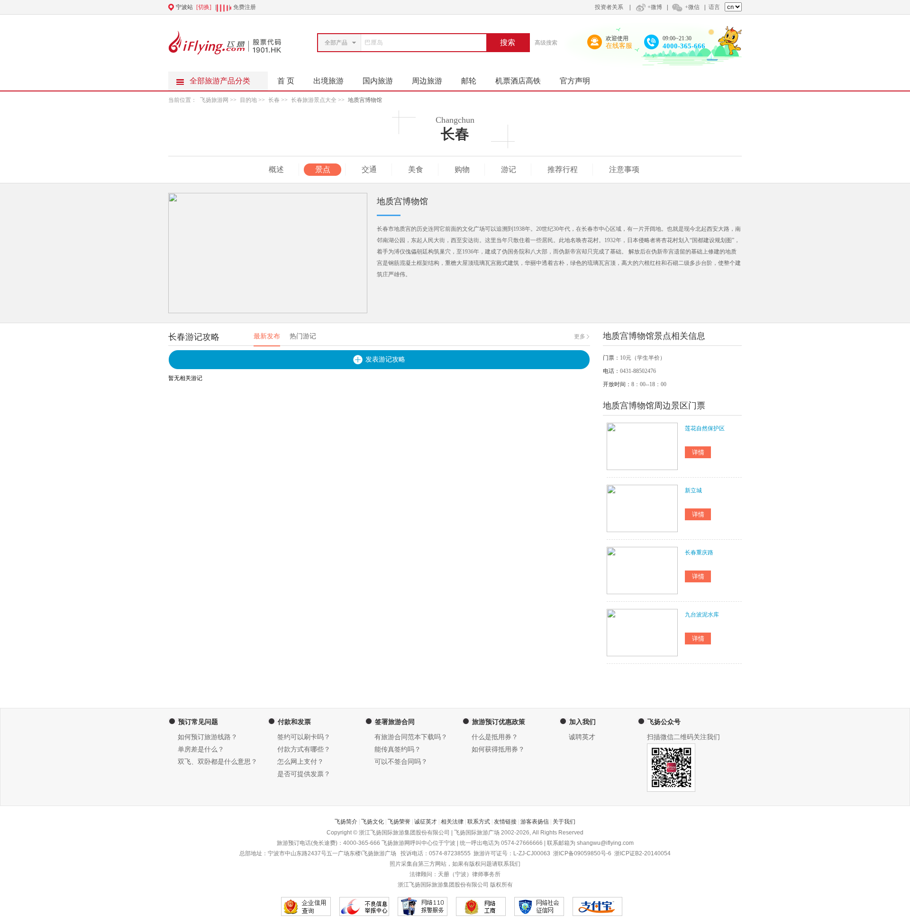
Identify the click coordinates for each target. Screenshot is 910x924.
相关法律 (452, 821)
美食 (415, 169)
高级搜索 (546, 42)
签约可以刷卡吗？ (303, 737)
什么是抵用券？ (495, 737)
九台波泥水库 (702, 614)
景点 (322, 169)
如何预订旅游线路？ (207, 737)
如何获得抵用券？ (498, 749)
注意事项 (624, 169)
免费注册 (244, 7)
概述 (276, 169)
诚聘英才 (582, 737)
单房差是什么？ (201, 749)
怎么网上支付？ (300, 761)
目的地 (248, 100)
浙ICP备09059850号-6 (582, 853)
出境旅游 (328, 81)
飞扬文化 (372, 821)
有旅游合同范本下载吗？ (410, 737)
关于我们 (564, 821)
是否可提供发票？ (303, 774)
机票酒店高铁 (518, 81)
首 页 (285, 81)
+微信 (692, 7)
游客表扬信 (534, 821)
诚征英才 (425, 821)
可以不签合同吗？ (401, 761)
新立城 (693, 490)
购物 (462, 169)
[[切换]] (431, 7)
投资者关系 (609, 7)
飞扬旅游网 (214, 100)
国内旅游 (378, 81)
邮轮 (468, 81)
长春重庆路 (699, 552)
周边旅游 (427, 81)
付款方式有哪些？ (303, 749)
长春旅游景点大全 (314, 100)
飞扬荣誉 (399, 821)
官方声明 (575, 81)
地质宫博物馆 (365, 100)
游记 (508, 169)
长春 (274, 100)
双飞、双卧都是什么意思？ (217, 761)
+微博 (654, 7)
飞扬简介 (346, 821)
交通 (369, 169)
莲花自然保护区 (705, 428)
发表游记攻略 (385, 359)
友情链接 (505, 821)
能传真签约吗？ (397, 749)
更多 (579, 336)
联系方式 (478, 821)
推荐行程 (562, 169)
